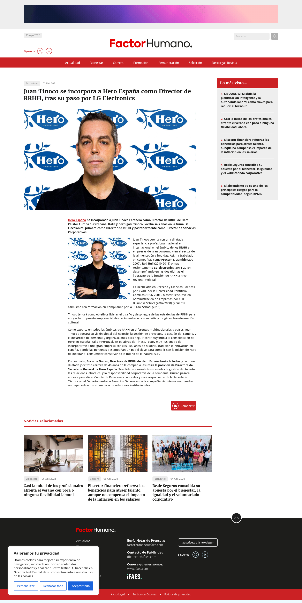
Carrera (118, 63)
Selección (195, 63)
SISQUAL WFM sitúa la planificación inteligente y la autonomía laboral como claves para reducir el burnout (247, 100)
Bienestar (96, 63)
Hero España (77, 220)
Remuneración (168, 63)
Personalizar (26, 586)
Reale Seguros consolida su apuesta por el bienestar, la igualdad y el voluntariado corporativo (176, 493)
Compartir (188, 406)
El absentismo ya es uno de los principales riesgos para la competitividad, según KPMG (244, 190)
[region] (53, 570)
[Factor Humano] (151, 43)
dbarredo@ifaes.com (141, 557)
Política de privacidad (177, 594)
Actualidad (72, 63)
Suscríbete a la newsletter (197, 542)
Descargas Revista (224, 63)
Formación (141, 63)
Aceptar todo (81, 586)
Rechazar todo (53, 586)
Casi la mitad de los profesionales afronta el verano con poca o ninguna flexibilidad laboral (53, 490)
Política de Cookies (145, 594)
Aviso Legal (118, 594)
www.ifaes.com (137, 568)
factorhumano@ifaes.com (145, 545)
